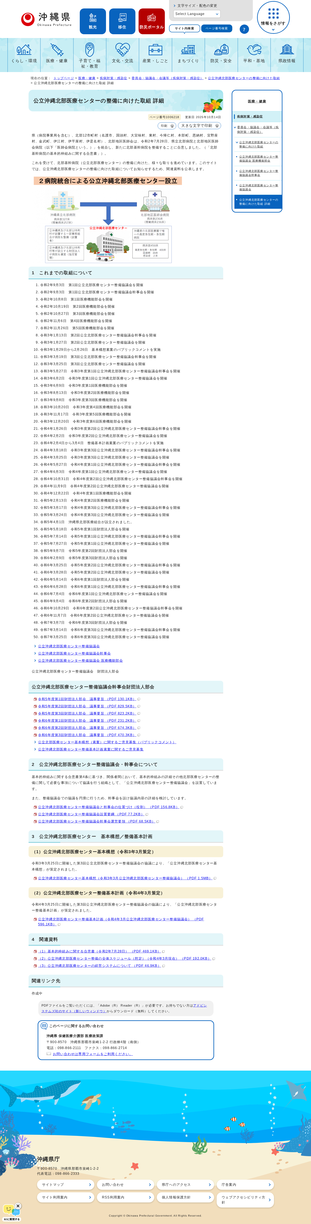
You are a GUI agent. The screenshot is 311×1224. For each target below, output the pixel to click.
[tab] (184, 28)
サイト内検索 (184, 28)
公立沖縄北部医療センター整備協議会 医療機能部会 (80, 660)
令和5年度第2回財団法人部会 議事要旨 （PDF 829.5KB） (87, 706)
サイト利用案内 (54, 1197)
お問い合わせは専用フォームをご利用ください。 (93, 1054)
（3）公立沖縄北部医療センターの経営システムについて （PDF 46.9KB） (99, 965)
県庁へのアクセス (176, 1184)
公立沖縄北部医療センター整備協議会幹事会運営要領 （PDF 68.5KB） (96, 821)
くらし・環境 (24, 61)
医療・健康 (57, 61)
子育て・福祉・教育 (89, 63)
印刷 (164, 125)
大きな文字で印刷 (196, 125)
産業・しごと (156, 61)
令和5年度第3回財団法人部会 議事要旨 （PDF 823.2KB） (87, 713)
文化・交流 (122, 61)
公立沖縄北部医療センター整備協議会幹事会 (74, 653)
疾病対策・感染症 (113, 78)
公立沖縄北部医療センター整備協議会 (69, 646)
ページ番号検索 (216, 28)
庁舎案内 (229, 1184)
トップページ (64, 78)
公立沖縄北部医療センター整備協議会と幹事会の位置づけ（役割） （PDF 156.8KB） (108, 807)
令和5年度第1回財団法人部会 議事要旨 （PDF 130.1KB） (87, 699)
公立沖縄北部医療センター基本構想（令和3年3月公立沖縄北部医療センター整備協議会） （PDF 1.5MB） (125, 878)
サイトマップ (53, 1184)
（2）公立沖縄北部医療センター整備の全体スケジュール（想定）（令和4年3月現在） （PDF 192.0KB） (124, 958)
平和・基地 (254, 61)
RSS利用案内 (113, 1197)
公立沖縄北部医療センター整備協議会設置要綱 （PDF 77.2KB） (91, 814)
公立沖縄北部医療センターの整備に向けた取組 (244, 78)
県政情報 (287, 61)
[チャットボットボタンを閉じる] (18, 1206)
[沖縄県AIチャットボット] (11, 1212)
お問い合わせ (113, 1184)
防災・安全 (221, 61)
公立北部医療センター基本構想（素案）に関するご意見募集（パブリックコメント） (107, 742)
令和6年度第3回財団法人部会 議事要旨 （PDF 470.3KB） (87, 735)
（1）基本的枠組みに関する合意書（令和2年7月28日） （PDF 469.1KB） (99, 951)
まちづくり (188, 61)
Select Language (190, 14)
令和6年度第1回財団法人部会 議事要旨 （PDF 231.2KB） (87, 720)
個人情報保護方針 (176, 1197)
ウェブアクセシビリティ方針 (243, 1199)
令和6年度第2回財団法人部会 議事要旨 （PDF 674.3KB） (87, 728)
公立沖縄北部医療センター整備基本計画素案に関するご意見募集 (91, 749)
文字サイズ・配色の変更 (197, 5)
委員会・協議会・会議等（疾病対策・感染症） (168, 78)
